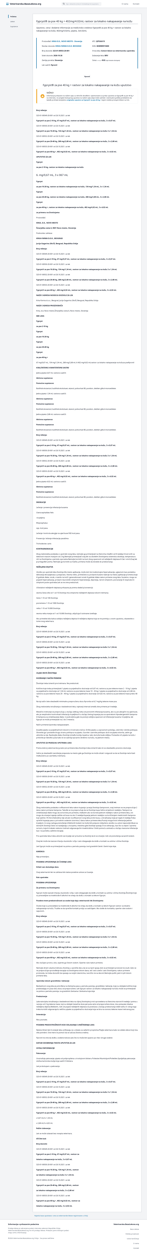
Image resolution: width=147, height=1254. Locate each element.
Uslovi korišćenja (133, 1239)
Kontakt (136, 4)
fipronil (87, 76)
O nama (125, 4)
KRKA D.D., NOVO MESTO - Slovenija (67, 41)
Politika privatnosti (132, 1234)
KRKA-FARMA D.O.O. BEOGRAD (68, 46)
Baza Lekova (134, 1229)
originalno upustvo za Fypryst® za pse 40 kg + (84, 100)
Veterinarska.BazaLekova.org (25, 3)
